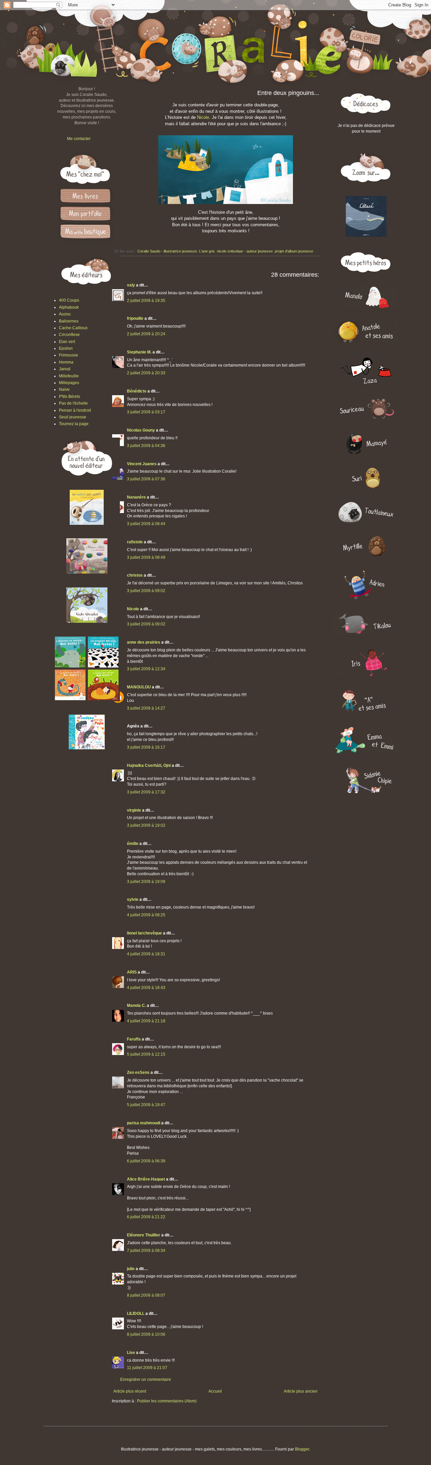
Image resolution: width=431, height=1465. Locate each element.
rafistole (135, 542)
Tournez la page (74, 423)
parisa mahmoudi (143, 1123)
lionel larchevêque (144, 933)
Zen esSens (138, 1072)
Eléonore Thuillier (143, 1235)
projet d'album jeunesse (294, 251)
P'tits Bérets (69, 396)
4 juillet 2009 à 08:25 (146, 915)
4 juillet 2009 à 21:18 (146, 1021)
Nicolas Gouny (141, 430)
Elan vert (67, 341)
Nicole (203, 117)
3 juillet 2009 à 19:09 (146, 881)
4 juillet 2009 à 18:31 (146, 954)
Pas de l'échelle (73, 403)
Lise (131, 1352)
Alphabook (69, 307)
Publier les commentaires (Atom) (167, 1401)
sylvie (132, 899)
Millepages (69, 382)
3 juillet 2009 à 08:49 (146, 557)
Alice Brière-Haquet (146, 1179)
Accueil (215, 1391)
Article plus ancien (301, 1391)
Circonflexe (69, 334)
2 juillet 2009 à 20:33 (146, 373)
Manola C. (136, 1005)
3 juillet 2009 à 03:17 (146, 412)
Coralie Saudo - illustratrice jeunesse (167, 251)
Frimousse (68, 355)
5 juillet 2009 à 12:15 (146, 1054)
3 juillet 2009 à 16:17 (146, 747)
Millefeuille (69, 376)
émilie (132, 843)
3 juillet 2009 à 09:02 (146, 590)
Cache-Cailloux (73, 328)
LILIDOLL (135, 1313)
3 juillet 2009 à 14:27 (146, 708)
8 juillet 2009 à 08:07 (146, 1295)
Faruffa (134, 1039)
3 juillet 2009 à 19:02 (146, 825)
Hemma (66, 362)
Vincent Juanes (142, 464)
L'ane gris (207, 251)
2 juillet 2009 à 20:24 (146, 334)
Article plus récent (129, 1391)
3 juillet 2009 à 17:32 (146, 792)
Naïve (64, 389)
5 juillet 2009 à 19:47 (146, 1104)
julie (131, 1268)
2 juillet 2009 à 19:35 (146, 300)
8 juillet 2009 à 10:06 (146, 1334)
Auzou (65, 314)
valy (131, 285)
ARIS (132, 972)
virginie (134, 810)
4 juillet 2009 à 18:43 (146, 987)
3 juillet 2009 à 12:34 (146, 669)
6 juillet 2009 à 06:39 (146, 1161)
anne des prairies (143, 642)
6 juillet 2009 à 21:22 (146, 1217)
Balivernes (68, 321)
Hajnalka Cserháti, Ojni (149, 765)
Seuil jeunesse (72, 417)
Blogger (302, 1449)
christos (135, 575)
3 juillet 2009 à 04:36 (146, 445)
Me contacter (79, 138)
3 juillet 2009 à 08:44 (146, 523)
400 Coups (69, 300)
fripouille (135, 318)
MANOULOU (139, 687)
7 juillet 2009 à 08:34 (146, 1250)
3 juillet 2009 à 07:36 (146, 479)
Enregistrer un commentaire (145, 1379)
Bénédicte (136, 391)
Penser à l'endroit (75, 410)
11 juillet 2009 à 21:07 (147, 1367)
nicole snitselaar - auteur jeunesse (245, 251)
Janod (64, 369)
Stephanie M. (139, 352)
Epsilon (66, 348)
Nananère (136, 497)
